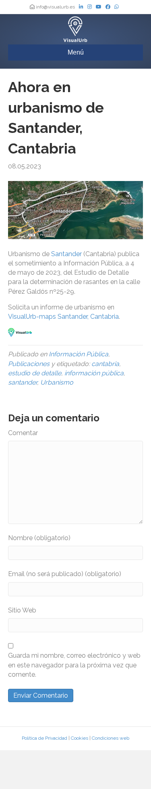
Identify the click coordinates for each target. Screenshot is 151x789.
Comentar (23, 433)
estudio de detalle (34, 373)
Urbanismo (56, 382)
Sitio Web (22, 610)
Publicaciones (29, 364)
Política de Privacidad (44, 738)
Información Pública (78, 354)
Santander (67, 254)
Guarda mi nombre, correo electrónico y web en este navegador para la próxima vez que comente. (74, 665)
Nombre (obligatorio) (39, 538)
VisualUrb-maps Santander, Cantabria (63, 316)
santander (22, 382)
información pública (94, 373)
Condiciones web (110, 738)
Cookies (79, 738)
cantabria (105, 364)
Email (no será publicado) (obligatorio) (64, 574)
